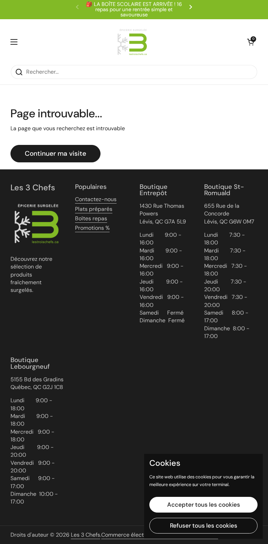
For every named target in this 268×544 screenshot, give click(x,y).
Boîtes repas (91, 218)
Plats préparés (93, 209)
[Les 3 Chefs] (132, 41)
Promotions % (92, 227)
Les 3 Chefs (85, 534)
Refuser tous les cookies (203, 525)
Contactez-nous (96, 199)
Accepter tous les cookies (203, 504)
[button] (251, 42)
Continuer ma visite (55, 153)
